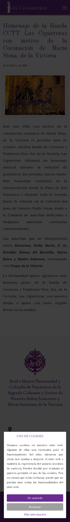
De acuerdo (35, 498)
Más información (35, 514)
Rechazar (35, 507)
